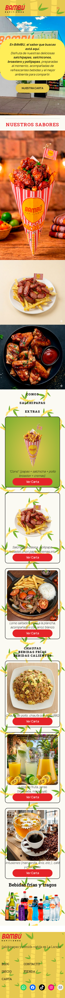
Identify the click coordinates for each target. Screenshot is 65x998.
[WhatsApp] (23, 987)
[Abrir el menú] (58, 8)
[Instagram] (51, 987)
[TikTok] (42, 987)
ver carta (32, 482)
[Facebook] (33, 987)
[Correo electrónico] (60, 987)
